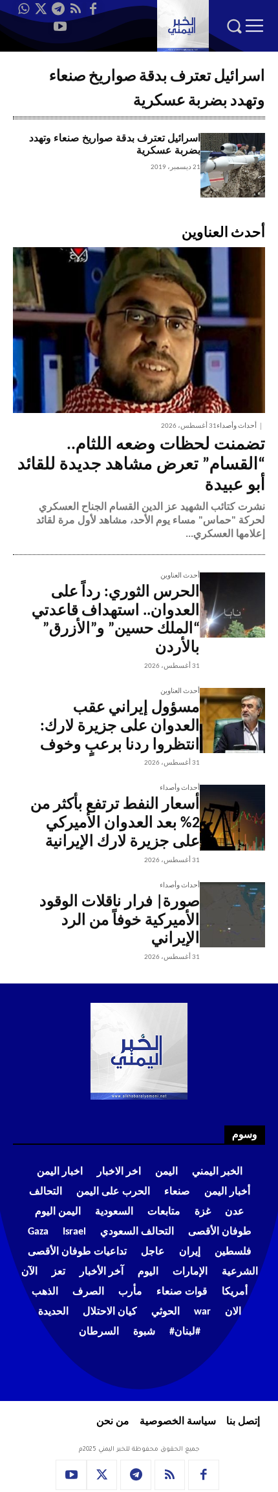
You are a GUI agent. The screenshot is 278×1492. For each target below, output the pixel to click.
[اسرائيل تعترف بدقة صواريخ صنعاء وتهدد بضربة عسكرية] (232, 165)
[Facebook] (93, 9)
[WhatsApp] (23, 9)
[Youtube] (60, 26)
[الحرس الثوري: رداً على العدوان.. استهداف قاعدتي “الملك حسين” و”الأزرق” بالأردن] (232, 605)
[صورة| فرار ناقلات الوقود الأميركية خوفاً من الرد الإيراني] (232, 914)
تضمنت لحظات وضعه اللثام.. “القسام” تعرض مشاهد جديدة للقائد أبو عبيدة (141, 465)
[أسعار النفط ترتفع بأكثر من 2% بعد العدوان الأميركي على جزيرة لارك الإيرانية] (232, 817)
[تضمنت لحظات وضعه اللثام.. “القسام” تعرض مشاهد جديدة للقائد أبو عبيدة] (139, 330)
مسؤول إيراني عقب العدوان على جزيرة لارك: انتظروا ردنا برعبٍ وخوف (120, 726)
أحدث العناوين (180, 576)
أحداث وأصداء (237, 426)
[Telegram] (58, 9)
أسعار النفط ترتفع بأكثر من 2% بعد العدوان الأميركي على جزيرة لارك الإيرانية (115, 823)
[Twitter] (41, 9)
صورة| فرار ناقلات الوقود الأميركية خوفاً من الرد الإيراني (119, 920)
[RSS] (76, 9)
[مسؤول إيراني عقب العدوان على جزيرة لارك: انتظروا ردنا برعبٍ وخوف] (232, 720)
